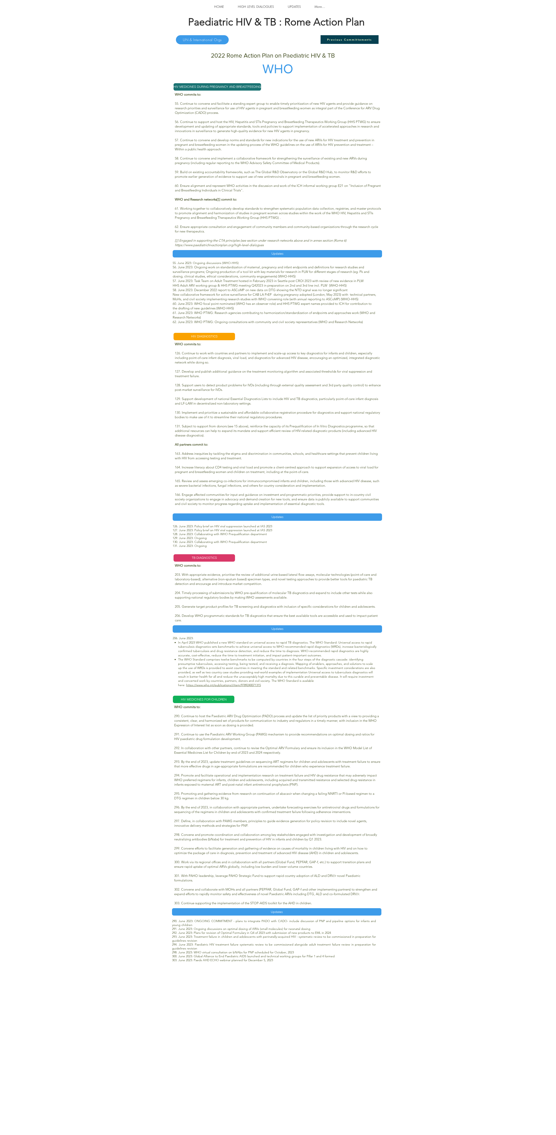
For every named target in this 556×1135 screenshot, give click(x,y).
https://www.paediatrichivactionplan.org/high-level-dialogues (219, 245)
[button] (204, 87)
